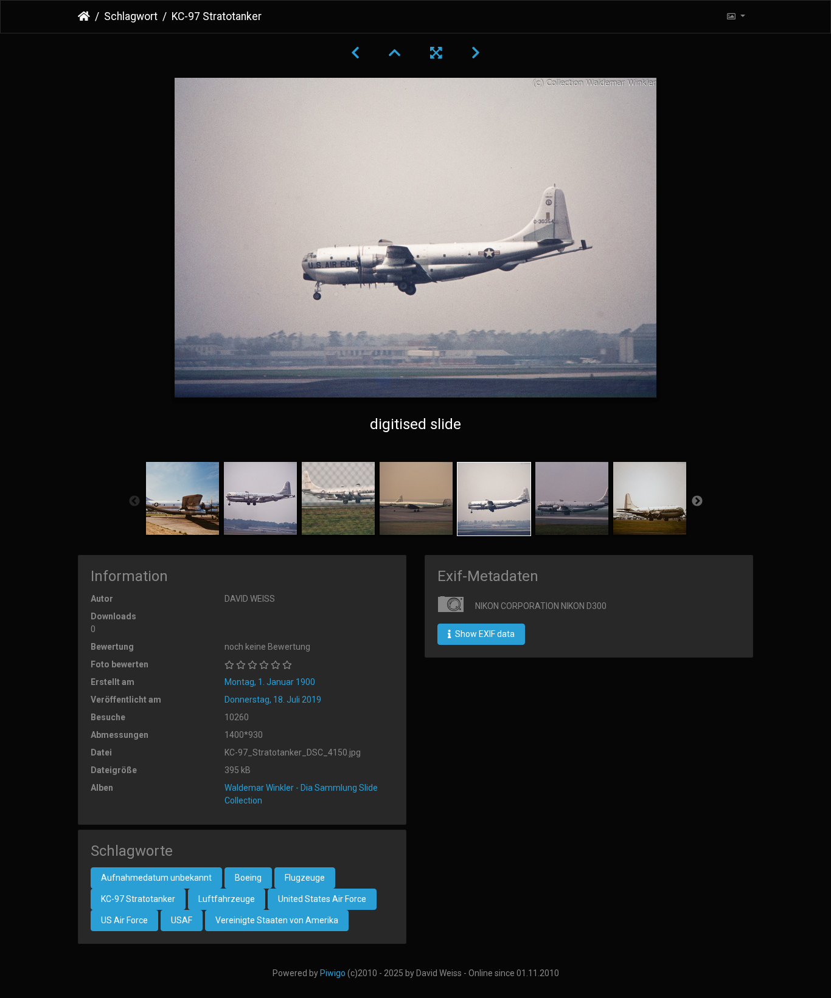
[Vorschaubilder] (394, 53)
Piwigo (333, 973)
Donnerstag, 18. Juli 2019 (272, 699)
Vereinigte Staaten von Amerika (276, 920)
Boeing (248, 878)
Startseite (84, 16)
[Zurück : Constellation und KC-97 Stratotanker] (355, 53)
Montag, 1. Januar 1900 (269, 682)
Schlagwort (131, 16)
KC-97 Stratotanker (138, 899)
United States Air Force (322, 899)
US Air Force (124, 920)
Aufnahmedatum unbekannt (156, 878)
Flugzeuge (305, 878)
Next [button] (697, 501)
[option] (182, 498)
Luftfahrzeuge (226, 899)
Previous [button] (134, 501)
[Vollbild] (436, 53)
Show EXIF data (484, 634)
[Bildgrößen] (735, 16)
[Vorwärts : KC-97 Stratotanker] (476, 53)
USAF (181, 920)
